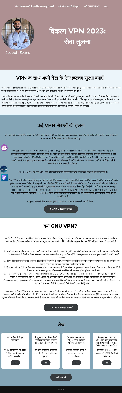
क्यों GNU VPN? (91, 6)
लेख (105, 6)
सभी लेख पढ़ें (61, 377)
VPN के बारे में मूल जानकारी (15, 339)
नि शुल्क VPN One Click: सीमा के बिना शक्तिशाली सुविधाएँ (76, 340)
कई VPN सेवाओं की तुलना (68, 6)
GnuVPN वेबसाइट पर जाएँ (61, 209)
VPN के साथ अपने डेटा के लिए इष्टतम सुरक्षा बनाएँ (34, 6)
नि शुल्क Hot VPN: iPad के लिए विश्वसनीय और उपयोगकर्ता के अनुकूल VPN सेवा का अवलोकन (107, 341)
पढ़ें (15, 362)
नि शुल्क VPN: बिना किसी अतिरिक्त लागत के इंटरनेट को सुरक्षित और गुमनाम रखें (45, 340)
